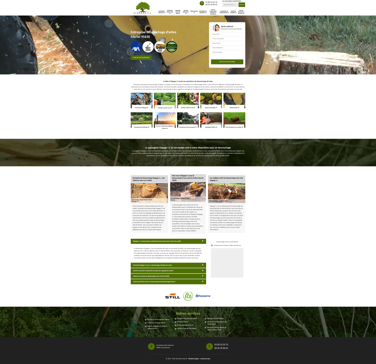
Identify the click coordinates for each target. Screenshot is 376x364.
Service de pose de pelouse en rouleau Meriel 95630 (216, 329)
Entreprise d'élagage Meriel (156, 323)
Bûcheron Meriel (182, 322)
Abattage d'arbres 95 (233, 12)
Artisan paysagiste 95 (186, 12)
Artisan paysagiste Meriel (185, 325)
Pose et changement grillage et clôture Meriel (157, 327)
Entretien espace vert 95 (170, 12)
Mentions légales (193, 359)
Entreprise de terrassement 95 (224, 12)
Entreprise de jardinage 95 (203, 12)
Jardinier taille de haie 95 (177, 12)
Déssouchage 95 (194, 12)
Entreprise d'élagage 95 (161, 12)
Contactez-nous (205, 359)
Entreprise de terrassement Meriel (158, 319)
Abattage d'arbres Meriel (215, 318)
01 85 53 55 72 (211, 2)
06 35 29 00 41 (211, 5)
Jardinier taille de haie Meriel (186, 328)
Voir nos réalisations (141, 58)
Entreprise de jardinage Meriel (187, 318)
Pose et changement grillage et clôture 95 (213, 12)
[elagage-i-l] (142, 8)
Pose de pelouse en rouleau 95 (241, 12)
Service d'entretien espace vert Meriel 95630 (217, 323)
